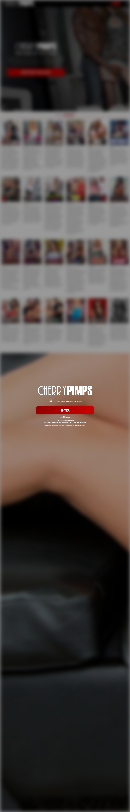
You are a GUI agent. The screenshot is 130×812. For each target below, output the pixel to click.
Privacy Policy (66, 422)
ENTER (65, 410)
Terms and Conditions (79, 422)
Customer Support (79, 425)
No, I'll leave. (65, 417)
